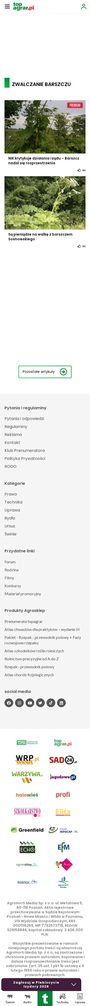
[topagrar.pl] (23, 6)
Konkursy (12, 585)
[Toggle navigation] (7, 6)
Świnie (10, 534)
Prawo (10, 494)
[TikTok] (50, 702)
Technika (13, 502)
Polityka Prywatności (24, 458)
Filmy (9, 577)
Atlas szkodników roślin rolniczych (34, 650)
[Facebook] (8, 702)
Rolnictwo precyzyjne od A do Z (31, 658)
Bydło (9, 518)
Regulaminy (15, 426)
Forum (10, 561)
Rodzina (11, 569)
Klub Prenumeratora (24, 450)
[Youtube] (30, 702)
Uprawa (12, 510)
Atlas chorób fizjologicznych (29, 674)
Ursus (9, 526)
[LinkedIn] (61, 702)
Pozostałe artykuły (39, 371)
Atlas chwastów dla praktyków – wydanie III (42, 629)
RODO (10, 466)
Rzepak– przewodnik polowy (29, 666)
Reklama (13, 434)
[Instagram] (19, 702)
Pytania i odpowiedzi (24, 418)
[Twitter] (40, 702)
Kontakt (12, 442)
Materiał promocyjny (22, 593)
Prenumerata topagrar (23, 621)
